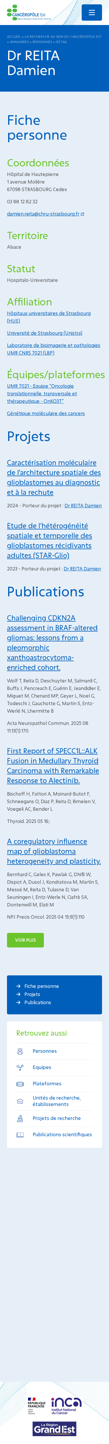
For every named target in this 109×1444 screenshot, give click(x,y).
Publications (37, 1002)
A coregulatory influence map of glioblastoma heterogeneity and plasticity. (54, 851)
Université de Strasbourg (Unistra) (44, 333)
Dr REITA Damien (83, 505)
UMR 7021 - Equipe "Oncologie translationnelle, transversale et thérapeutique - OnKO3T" (42, 393)
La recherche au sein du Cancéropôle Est (63, 36)
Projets (31, 994)
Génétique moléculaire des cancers (46, 413)
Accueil (14, 36)
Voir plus (25, 940)
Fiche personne (41, 986)
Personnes (42, 41)
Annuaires (19, 41)
